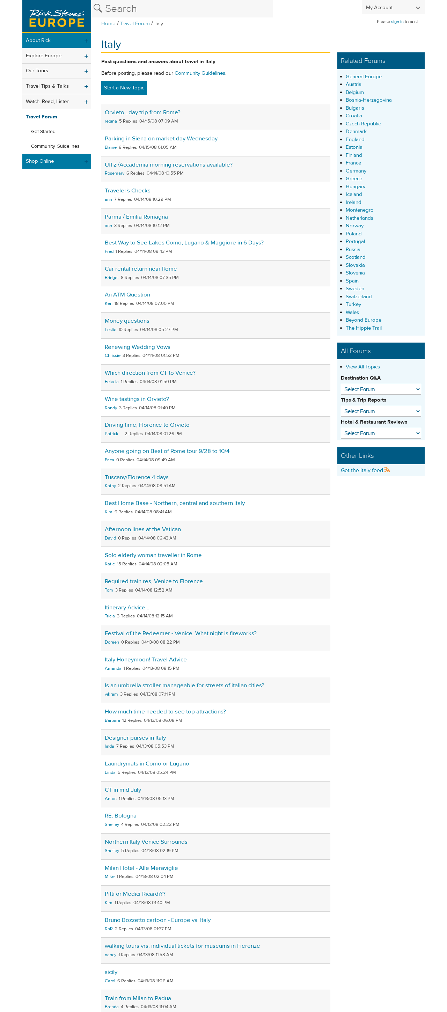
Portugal (355, 241)
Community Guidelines (55, 146)
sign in (397, 21)
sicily (111, 972)
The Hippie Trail (364, 328)
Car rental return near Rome (141, 269)
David (110, 538)
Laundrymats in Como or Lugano (147, 764)
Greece (354, 178)
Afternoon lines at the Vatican (143, 529)
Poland (354, 233)
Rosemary (114, 173)
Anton (111, 798)
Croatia (354, 115)
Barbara (112, 720)
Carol (110, 981)
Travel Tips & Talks (47, 86)
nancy (110, 955)
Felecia (112, 381)
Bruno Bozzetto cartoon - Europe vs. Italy (158, 920)
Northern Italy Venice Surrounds (146, 842)
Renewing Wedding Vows (137, 347)
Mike (110, 876)
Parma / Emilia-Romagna (136, 217)
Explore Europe (43, 55)
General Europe (364, 76)
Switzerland (359, 296)
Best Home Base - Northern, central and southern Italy (175, 503)
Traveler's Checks (128, 191)
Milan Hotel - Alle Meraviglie (141, 868)
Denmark (356, 131)
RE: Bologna (121, 816)
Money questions (127, 321)
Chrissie (112, 355)
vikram (111, 694)
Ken (108, 303)
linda (109, 746)
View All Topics (363, 367)
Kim (108, 512)
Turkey (353, 304)
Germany (356, 171)
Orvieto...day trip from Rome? (143, 112)
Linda (110, 772)
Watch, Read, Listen (47, 101)
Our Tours (37, 70)
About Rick (38, 40)
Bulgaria (355, 108)
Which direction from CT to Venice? (150, 373)
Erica (109, 460)
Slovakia (355, 265)
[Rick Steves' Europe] (56, 16)
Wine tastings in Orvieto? (137, 399)
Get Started (43, 132)
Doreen (112, 642)
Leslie (110, 329)
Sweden (355, 288)
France (353, 163)
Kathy (110, 486)
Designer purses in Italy (135, 738)
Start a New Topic (124, 88)
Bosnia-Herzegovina (369, 100)
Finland (354, 155)
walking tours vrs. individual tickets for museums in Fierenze (182, 946)
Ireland (353, 202)
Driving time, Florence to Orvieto (147, 425)
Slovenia (355, 273)
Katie (110, 564)
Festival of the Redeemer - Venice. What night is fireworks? (181, 633)
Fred (109, 251)
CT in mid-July (123, 790)
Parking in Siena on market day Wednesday (161, 138)
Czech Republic (363, 123)
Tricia (110, 616)
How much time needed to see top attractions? (165, 712)
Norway (355, 225)
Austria (353, 84)
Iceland (354, 194)
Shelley (112, 824)
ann (108, 199)
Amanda (113, 668)
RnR (109, 929)
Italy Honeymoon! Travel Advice (146, 659)
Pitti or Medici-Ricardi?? (135, 894)
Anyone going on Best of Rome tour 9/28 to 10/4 (167, 451)
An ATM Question (127, 295)
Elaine (111, 147)
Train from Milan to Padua (138, 998)
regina (111, 121)
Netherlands (359, 218)
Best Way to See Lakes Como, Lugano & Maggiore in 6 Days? (184, 243)
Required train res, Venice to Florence (154, 581)
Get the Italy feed (362, 470)
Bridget (112, 277)
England (355, 139)
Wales (352, 312)
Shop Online (40, 161)
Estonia (354, 147)
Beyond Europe (363, 320)
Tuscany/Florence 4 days (137, 477)
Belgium (355, 92)
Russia (353, 249)
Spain (352, 281)
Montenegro (360, 210)
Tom (109, 590)
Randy (111, 408)
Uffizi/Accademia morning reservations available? (169, 165)
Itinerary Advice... (127, 607)
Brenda (112, 1007)
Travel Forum (135, 23)
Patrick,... (114, 434)
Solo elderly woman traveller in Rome (153, 555)
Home (108, 23)
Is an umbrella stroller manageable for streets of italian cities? (184, 685)
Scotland (356, 257)
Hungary (355, 186)
